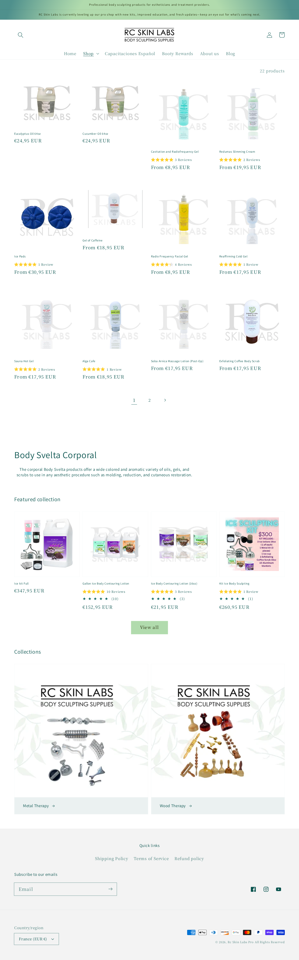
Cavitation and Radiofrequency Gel (175, 152)
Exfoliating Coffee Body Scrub (239, 361)
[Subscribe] (110, 889)
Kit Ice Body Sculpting (234, 583)
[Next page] (165, 400)
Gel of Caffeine (92, 240)
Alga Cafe (89, 361)
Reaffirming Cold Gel (233, 256)
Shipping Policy (111, 858)
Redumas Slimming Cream (237, 152)
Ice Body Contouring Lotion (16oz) (174, 583)
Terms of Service (151, 858)
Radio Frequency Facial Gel (169, 256)
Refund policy (189, 858)
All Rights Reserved (270, 942)
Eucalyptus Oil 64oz (27, 134)
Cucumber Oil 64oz (95, 134)
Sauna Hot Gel (23, 361)
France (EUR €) (33, 938)
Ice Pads (20, 256)
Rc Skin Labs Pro (241, 942)
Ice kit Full (21, 583)
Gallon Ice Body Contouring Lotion (106, 583)
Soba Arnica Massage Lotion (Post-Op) (177, 361)
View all (149, 627)
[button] (20, 35)
